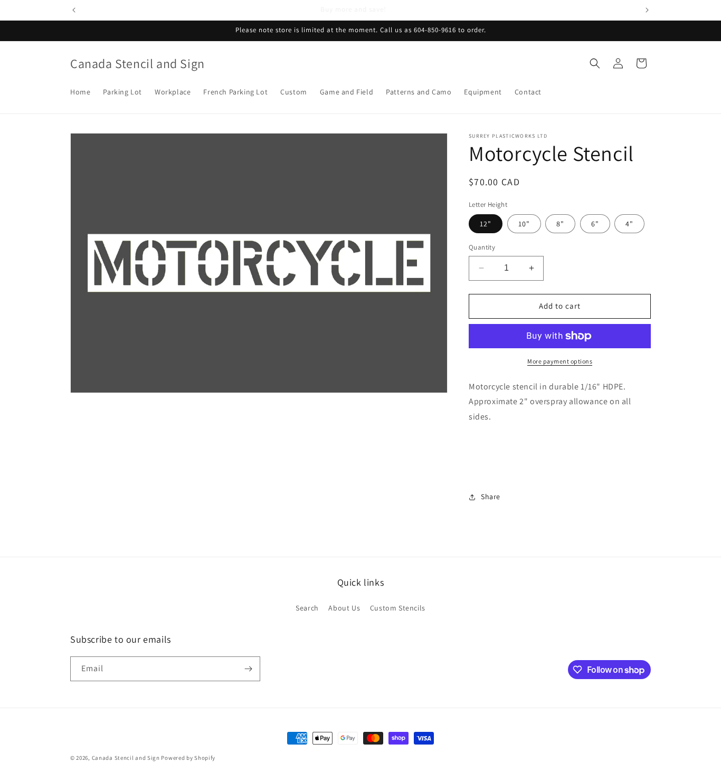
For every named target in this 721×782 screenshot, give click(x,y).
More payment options (559, 361)
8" (560, 223)
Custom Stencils (397, 608)
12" (485, 223)
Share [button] (490, 496)
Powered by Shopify (188, 757)
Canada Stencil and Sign (126, 757)
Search (307, 608)
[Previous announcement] (74, 10)
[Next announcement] (647, 10)
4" (629, 223)
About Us (344, 608)
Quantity (482, 247)
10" (524, 223)
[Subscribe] (248, 668)
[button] (594, 63)
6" (595, 223)
